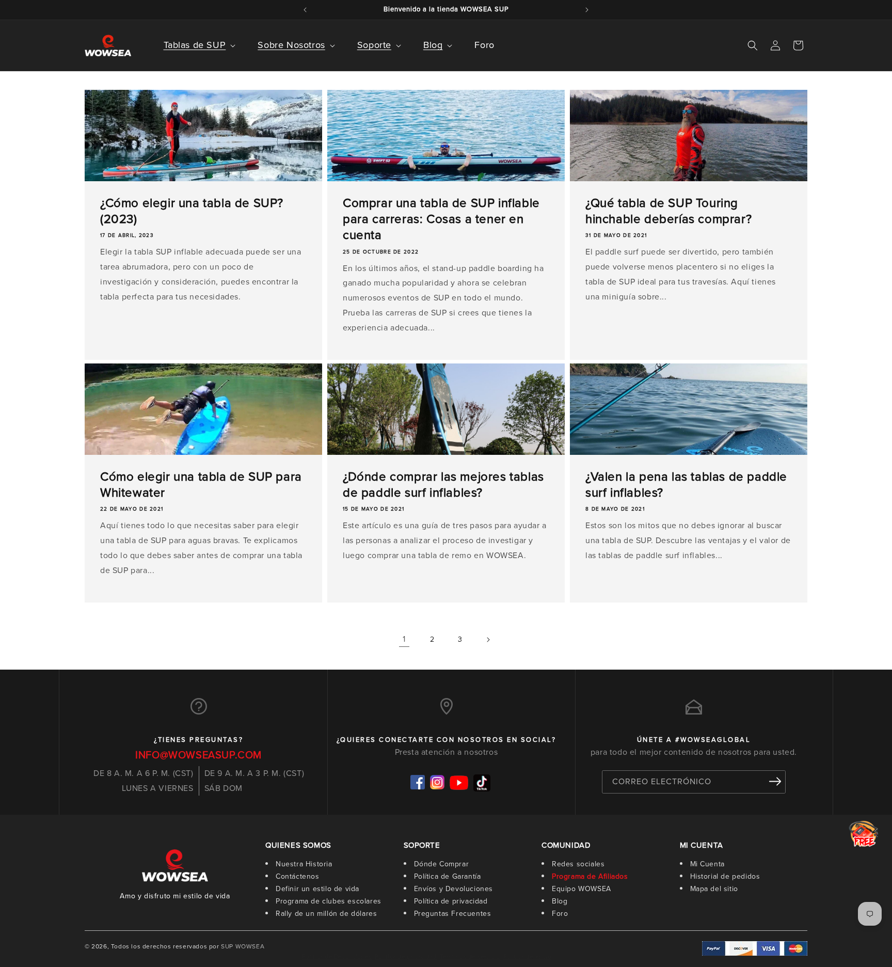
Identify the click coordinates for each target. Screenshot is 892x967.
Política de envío (527, 956)
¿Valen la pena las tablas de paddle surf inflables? (686, 485)
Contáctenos (298, 876)
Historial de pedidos (725, 876)
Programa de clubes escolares (328, 901)
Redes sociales (578, 864)
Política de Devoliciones (337, 956)
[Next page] (487, 639)
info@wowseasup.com (198, 755)
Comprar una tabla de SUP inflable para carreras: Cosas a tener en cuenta (441, 219)
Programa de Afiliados (590, 876)
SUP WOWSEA (242, 946)
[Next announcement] (587, 10)
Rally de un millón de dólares (326, 913)
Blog (432, 45)
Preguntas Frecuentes (452, 913)
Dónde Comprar (441, 864)
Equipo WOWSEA (581, 888)
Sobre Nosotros (291, 45)
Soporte (374, 45)
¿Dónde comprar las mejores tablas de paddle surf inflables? (443, 485)
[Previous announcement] (305, 10)
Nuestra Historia (304, 864)
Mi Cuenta (707, 864)
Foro (560, 913)
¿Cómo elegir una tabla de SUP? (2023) (191, 211)
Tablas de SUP (195, 45)
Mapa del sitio (714, 888)
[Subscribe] (774, 781)
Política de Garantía (447, 876)
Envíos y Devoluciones (453, 888)
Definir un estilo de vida (317, 888)
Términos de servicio (470, 956)
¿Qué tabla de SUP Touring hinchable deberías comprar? (668, 211)
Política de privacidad (451, 901)
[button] (193, 45)
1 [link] (404, 639)
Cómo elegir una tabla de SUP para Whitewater (201, 485)
